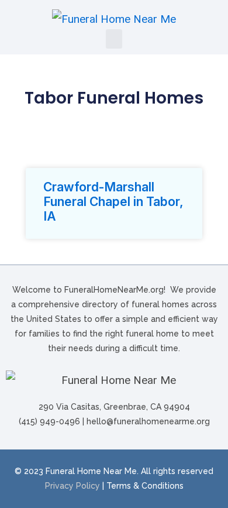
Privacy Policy (72, 485)
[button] (114, 39)
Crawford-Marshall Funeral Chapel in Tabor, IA (113, 202)
